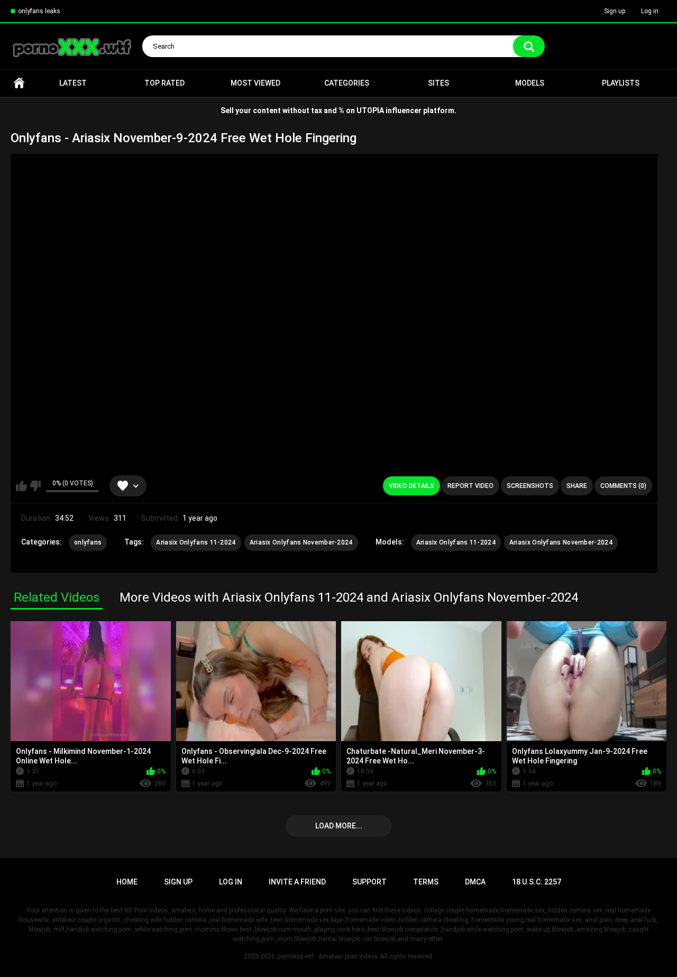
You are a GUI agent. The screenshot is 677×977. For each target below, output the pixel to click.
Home (19, 83)
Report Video (470, 486)
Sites (438, 83)
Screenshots (530, 486)
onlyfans (88, 542)
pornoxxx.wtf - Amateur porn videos (327, 956)
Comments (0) (623, 486)
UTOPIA (370, 110)
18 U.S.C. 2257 (536, 882)
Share (576, 486)
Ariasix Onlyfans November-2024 (301, 542)
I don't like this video (35, 486)
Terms (425, 882)
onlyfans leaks (39, 11)
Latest (73, 83)
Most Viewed (255, 83)
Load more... (338, 826)
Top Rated (164, 83)
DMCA (475, 882)
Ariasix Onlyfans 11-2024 (195, 542)
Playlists (620, 83)
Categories (346, 83)
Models (529, 83)
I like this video (21, 486)
